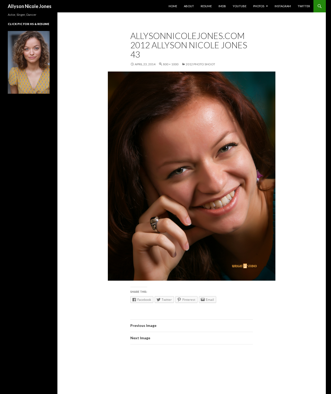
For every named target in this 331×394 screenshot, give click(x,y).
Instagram (283, 6)
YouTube (239, 6)
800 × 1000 (170, 64)
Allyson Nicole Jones (29, 6)
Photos (258, 6)
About (189, 6)
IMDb (222, 6)
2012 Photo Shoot (200, 64)
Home (173, 6)
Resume (206, 6)
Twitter (304, 6)
